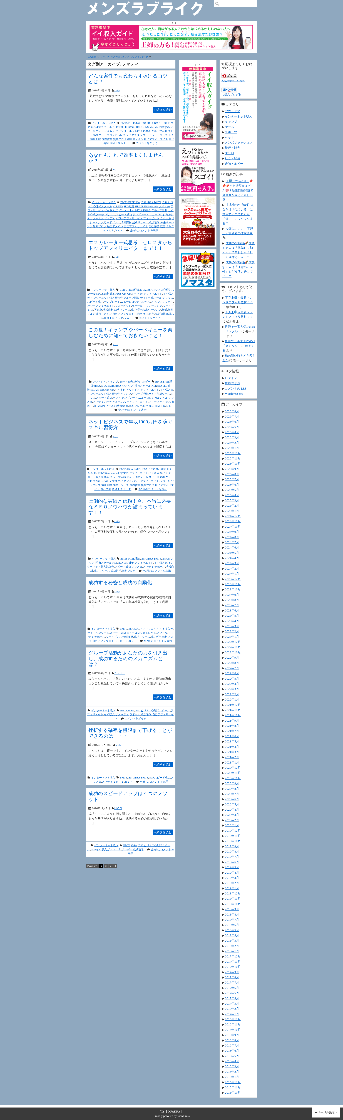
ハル (117, 90)
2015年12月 (233, 1082)
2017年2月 (232, 1008)
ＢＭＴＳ (115, 143)
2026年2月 (232, 442)
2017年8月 (232, 977)
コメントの (235, 388)
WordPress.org (234, 393)
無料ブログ (119, 139)
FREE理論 (134, 123)
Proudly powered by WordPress (172, 1116)
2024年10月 (233, 526)
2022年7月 (232, 668)
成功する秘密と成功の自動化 (120, 582)
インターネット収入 (104, 123)
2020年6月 (232, 799)
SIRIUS (139, 127)
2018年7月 (232, 919)
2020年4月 (232, 809)
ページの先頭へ (327, 1112)
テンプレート (141, 214)
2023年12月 (233, 579)
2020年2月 (232, 820)
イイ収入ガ (111, 131)
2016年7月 (232, 1045)
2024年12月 (233, 516)
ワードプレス (160, 135)
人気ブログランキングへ (233, 81)
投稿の (232, 383)
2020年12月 (233, 767)
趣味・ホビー (142, 381)
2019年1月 (232, 888)
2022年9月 (232, 657)
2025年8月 (232, 474)
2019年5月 (232, 867)
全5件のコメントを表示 (152, 489)
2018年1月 (232, 951)
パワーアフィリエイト (129, 218)
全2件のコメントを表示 (132, 409)
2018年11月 (233, 898)
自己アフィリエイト (156, 139)
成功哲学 (107, 139)
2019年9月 (232, 846)
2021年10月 (233, 715)
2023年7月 (232, 605)
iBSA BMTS (154, 123)
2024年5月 (232, 552)
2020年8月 (232, 788)
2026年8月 (232, 411)
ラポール (165, 218)
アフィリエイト (152, 293)
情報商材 (95, 139)
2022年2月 (232, 694)
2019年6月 (232, 862)
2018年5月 (232, 930)
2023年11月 (233, 584)
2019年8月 (232, 851)
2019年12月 (233, 830)
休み (168, 401)
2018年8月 (232, 914)
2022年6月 (232, 673)
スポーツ (231, 132)
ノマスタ (134, 135)
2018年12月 (233, 893)
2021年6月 (232, 736)
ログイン (231, 378)
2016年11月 (233, 1024)
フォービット (151, 218)
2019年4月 (232, 872)
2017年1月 (232, 1014)
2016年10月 (233, 1029)
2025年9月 (232, 469)
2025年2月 (232, 505)
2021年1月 (232, 762)
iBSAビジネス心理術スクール (133, 385)
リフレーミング (152, 305)
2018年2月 (232, 945)
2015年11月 (233, 1087)
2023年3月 (232, 626)
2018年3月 (232, 940)
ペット (229, 137)
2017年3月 (232, 1003)
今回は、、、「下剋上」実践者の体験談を (237, 231)
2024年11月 (233, 521)
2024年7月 (232, 542)
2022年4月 (232, 683)
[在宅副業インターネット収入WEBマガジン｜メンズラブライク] (150, 3)
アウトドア (99, 381)
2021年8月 (232, 725)
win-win (153, 127)
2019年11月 (233, 835)
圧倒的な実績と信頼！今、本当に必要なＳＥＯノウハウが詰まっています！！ (129, 507)
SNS (146, 127)
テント (117, 397)
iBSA (144, 123)
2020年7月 (232, 793)
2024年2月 (232, 568)
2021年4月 (232, 746)
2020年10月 (233, 778)
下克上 (98, 309)
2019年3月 (232, 877)
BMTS (124, 123)
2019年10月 (233, 841)
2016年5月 (232, 1056)
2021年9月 (232, 720)
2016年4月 (232, 1061)
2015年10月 (233, 1092)
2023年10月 (233, 589)
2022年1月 (232, 699)
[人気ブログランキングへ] (229, 74)
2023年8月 (232, 599)
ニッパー (119, 673)
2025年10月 (233, 463)
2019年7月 (232, 856)
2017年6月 (232, 987)
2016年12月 (233, 1019)
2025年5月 (232, 489)
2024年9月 (232, 531)
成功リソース (140, 222)
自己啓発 (154, 226)
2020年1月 (232, 825)
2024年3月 (232, 563)
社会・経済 (232, 158)
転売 (162, 226)
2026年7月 (232, 416)
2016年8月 (232, 1040)
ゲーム (229, 126)
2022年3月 (232, 689)
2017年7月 (232, 982)
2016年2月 (232, 1071)
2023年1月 (232, 636)
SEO (120, 127)
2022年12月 (233, 641)
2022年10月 (233, 652)
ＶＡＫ (119, 230)
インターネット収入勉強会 (134, 131)
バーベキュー (112, 401)
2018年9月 (232, 909)
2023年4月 (232, 621)
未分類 (229, 153)
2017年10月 (233, 966)
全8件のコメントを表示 (154, 781)
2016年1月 (232, 1076)
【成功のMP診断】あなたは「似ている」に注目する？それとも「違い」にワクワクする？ (238, 214)
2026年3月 (232, 437)
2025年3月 (232, 500)
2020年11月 (233, 772)
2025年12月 (233, 453)
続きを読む (163, 109)
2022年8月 (232, 662)
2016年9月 (232, 1034)
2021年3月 (232, 752)
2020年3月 (232, 814)
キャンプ (112, 381)
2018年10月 (233, 904)
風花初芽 (160, 313)
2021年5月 (232, 741)
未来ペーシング (151, 309)
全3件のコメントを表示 (157, 570)
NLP (115, 127)
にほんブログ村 (232, 94)
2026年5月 (232, 427)
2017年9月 (232, 972)
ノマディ (145, 135)
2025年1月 (232, 510)
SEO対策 (129, 127)
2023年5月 (232, 615)
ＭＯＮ (118, 808)
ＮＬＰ (125, 143)
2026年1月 (232, 447)
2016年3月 (232, 1066)
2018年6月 (232, 924)
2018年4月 (232, 935)
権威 (164, 309)
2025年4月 (232, 495)
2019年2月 (232, 882)
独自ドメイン (135, 139)
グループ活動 (159, 131)
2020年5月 (232, 804)
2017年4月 (232, 998)
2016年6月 (232, 1050)
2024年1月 (232, 573)
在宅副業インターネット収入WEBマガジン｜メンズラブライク (118, 56)
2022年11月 (233, 647)
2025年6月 (232, 484)
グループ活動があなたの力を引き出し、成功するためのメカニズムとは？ (127, 658)
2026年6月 (232, 421)
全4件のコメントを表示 (144, 230)
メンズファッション (238, 142)
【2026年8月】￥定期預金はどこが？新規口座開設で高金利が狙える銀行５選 (238, 190)
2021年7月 (232, 730)
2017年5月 (232, 993)
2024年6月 (232, 547)
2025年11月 (233, 458)
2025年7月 (232, 479)
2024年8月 (232, 537)
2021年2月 (232, 757)
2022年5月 (232, 678)
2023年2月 (232, 631)
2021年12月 (233, 704)
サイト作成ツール (151, 297)
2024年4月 (232, 558)
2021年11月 (233, 710)
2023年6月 (232, 610)
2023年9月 (232, 594)
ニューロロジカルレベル (113, 135)
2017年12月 (233, 956)
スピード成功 (124, 214)
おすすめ (164, 127)
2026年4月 (232, 432)
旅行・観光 (126, 381)
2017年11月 (233, 961)
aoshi (118, 745)
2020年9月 (232, 783)
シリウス (109, 214)
